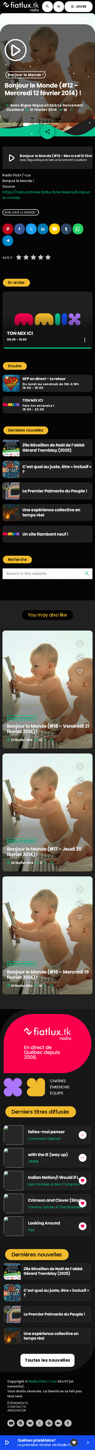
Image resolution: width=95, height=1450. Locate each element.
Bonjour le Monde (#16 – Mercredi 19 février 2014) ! (48, 975)
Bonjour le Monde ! (26, 74)
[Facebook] (68, 1423)
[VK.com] (30, 1423)
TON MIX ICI (20, 333)
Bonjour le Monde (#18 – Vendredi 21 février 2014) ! (48, 729)
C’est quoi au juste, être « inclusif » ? (56, 469)
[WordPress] (20, 1423)
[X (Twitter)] (39, 1423)
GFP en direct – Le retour (44, 379)
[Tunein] (49, 1423)
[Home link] (21, 6)
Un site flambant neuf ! (45, 534)
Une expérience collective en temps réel (51, 512)
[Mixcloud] (58, 1423)
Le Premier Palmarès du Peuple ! (54, 491)
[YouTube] (11, 1423)
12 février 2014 (41, 109)
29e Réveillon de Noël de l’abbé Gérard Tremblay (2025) (53, 447)
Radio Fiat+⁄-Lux (42, 1381)
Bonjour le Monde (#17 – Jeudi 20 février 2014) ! (44, 852)
